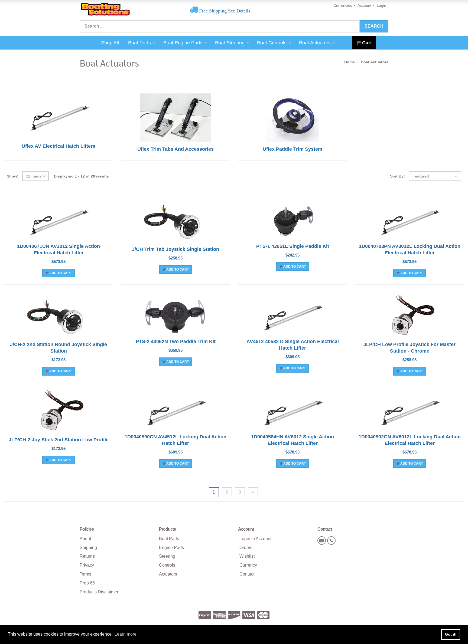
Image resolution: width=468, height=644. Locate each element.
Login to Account (255, 538)
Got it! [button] (451, 634)
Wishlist (247, 556)
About (85, 538)
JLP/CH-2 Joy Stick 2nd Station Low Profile (59, 439)
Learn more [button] (125, 634)
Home (349, 62)
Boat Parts (139, 42)
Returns (87, 556)
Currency (248, 565)
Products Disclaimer (99, 592)
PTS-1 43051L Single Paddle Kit (292, 246)
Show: (12, 176)
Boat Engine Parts (183, 42)
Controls (167, 565)
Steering (167, 556)
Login (381, 5)
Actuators (168, 574)
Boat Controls (272, 42)
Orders (245, 547)
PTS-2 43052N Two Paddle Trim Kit (176, 341)
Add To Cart (60, 273)
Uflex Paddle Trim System (292, 149)
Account (364, 5)
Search (374, 26)
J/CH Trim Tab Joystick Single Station (175, 249)
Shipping (88, 547)
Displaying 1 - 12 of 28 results (81, 176)
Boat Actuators (315, 42)
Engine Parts (171, 547)
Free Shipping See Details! (225, 11)
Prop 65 (87, 583)
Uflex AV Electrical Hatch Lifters (58, 146)
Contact (246, 574)
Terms (85, 574)
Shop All (110, 42)
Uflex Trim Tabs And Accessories (175, 149)
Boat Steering (230, 42)
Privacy (87, 565)
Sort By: (397, 176)
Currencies (342, 5)
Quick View (58, 221)
